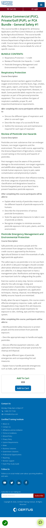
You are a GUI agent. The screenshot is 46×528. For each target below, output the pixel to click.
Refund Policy (7, 436)
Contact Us (7, 427)
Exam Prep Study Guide (11, 464)
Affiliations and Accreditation (13, 430)
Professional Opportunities (12, 455)
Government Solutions (10, 451)
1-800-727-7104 (10, 411)
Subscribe (39, 495)
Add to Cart (23, 388)
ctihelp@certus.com (11, 414)
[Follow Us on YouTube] (4, 482)
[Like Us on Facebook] (26, 482)
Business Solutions (9, 448)
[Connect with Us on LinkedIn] (19, 482)
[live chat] (40, 522)
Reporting (6, 458)
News (5, 445)
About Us (6, 424)
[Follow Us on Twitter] (12, 482)
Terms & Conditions (10, 433)
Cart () (13, 9)
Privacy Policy (7, 439)
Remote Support (8, 461)
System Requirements (10, 442)
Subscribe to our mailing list (11, 492)
